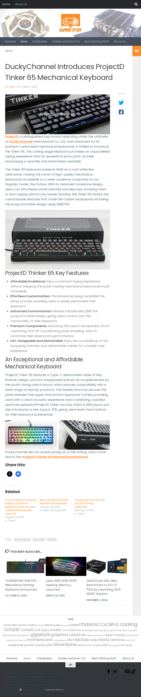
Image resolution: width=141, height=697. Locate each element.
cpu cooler (51, 629)
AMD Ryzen (19, 625)
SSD (105, 645)
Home (6, 4)
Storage (113, 645)
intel (82, 635)
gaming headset (112, 630)
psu (50, 644)
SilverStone (65, 645)
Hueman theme (54, 689)
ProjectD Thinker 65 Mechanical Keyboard (54, 457)
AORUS (32, 625)
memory (22, 640)
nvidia (93, 640)
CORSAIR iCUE (31, 630)
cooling (128, 624)
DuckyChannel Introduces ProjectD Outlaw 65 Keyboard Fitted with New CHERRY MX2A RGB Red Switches (20, 506)
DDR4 (64, 630)
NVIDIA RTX (130, 640)
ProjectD (12, 136)
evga (90, 630)
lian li (101, 635)
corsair (12, 629)
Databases (39, 41)
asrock (40, 625)
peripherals (16, 645)
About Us (21, 4)
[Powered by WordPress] (20, 690)
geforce (25, 635)
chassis (88, 624)
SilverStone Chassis (89, 645)
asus (48, 625)
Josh (12, 87)
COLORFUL (108, 625)
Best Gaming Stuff (97, 41)
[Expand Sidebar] (136, 51)
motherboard (39, 639)
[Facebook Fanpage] (108, 671)
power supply (35, 645)
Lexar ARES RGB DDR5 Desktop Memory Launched (61, 585)
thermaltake (126, 645)
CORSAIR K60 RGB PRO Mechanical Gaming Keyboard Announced (21, 585)
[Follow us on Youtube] (127, 671)
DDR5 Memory (77, 630)
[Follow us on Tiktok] (133, 671)
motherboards (60, 640)
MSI (70, 640)
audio (56, 625)
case (74, 624)
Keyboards (38, 539)
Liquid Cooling (114, 635)
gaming (98, 630)
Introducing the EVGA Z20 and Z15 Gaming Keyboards (89, 503)
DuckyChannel (21, 141)
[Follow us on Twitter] (114, 671)
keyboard (92, 635)
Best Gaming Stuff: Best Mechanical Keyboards (54, 501)
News (24, 41)
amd (7, 625)
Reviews (10, 41)
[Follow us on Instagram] (121, 671)
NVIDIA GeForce (111, 639)
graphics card (64, 634)
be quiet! (65, 625)
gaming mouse (11, 635)
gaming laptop (130, 630)
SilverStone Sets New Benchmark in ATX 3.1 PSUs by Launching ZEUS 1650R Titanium (103, 587)
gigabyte (40, 634)
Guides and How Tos (66, 41)
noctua (81, 639)
